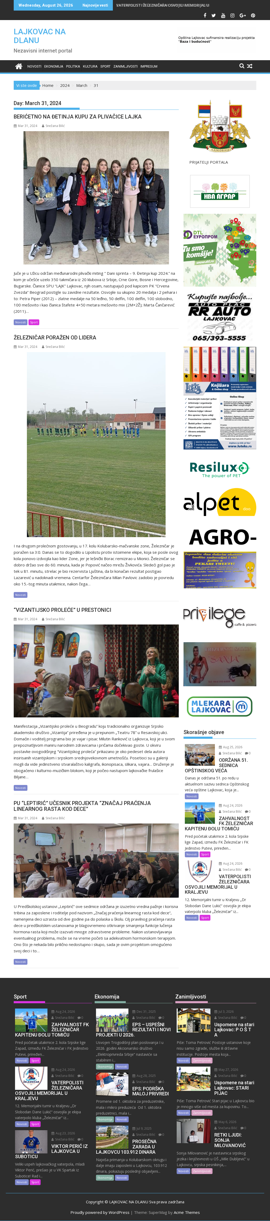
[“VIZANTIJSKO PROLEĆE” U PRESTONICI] (96, 670)
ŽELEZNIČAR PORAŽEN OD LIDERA (55, 337)
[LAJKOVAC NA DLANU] (19, 65)
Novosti (34, 66)
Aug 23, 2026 (65, 1133)
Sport (105, 66)
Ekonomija (53, 66)
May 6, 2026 (227, 1122)
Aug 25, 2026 (232, 747)
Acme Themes (187, 1212)
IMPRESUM (149, 66)
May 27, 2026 (228, 1069)
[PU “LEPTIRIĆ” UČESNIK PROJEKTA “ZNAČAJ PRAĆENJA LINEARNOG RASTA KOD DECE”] (96, 861)
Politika (73, 66)
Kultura (90, 66)
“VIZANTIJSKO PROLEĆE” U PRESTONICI (62, 610)
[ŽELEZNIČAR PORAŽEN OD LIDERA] (96, 444)
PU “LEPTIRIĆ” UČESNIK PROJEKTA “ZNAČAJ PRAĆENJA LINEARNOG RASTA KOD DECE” (82, 806)
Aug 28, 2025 (146, 1075)
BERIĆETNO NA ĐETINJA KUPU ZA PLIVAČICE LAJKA (79, 116)
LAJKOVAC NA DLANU (40, 36)
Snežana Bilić (55, 126)
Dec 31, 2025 (146, 1011)
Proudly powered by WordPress (99, 1212)
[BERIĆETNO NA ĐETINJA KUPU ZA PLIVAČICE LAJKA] (96, 197)
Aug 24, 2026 (232, 805)
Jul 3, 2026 (226, 1011)
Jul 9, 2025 (144, 1128)
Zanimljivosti (125, 66)
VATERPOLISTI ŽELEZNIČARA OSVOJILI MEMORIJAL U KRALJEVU (172, 5)
